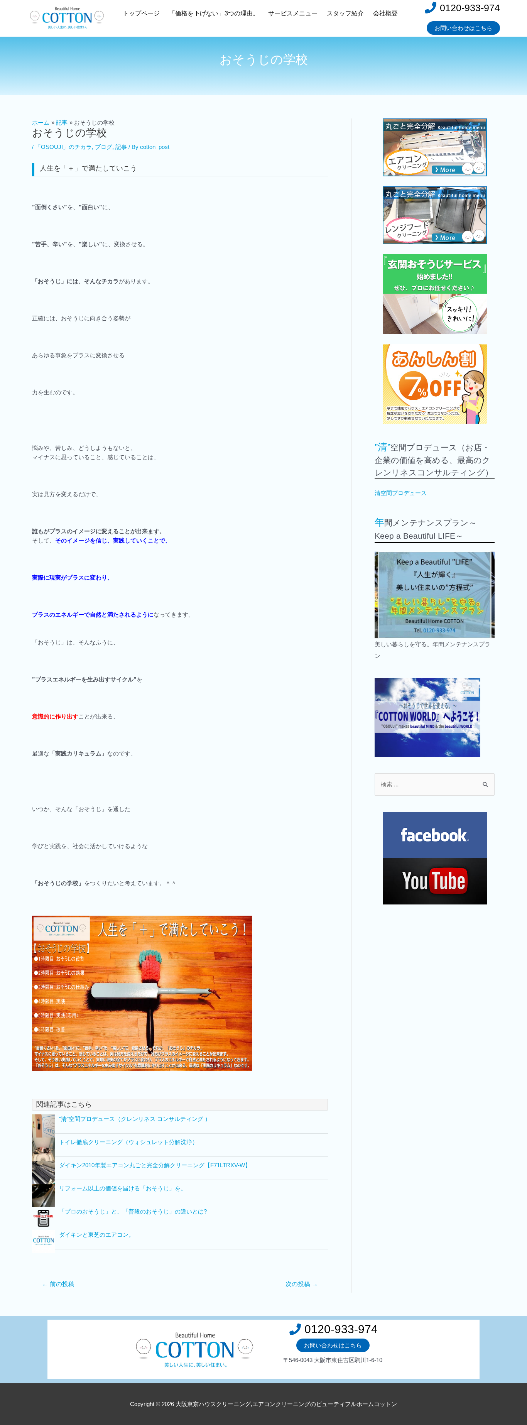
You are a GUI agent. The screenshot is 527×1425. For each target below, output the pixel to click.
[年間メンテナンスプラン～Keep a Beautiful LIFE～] (435, 595)
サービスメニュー (293, 13)
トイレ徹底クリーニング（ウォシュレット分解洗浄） (128, 1142)
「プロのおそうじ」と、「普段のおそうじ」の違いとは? (133, 1211)
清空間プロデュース (401, 493)
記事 (121, 147)
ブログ (103, 147)
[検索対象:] (435, 784)
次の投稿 (301, 1284)
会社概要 (385, 13)
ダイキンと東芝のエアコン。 (96, 1234)
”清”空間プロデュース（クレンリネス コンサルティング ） (135, 1119)
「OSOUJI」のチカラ (63, 147)
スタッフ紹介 (345, 13)
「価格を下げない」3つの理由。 (214, 13)
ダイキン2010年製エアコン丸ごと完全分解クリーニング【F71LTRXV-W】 (155, 1165)
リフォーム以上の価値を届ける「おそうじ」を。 (122, 1188)
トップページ (141, 13)
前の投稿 (58, 1284)
